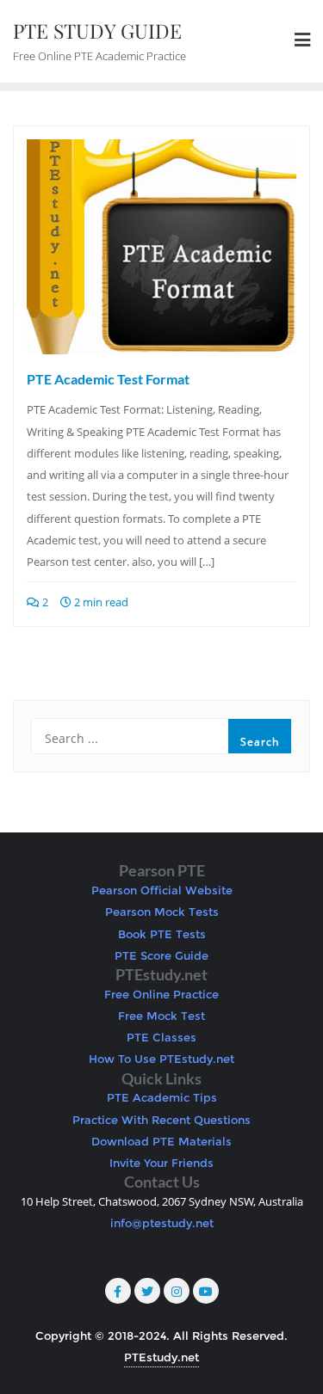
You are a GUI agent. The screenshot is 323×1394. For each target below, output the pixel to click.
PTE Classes (161, 1037)
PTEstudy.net (161, 1357)
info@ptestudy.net (162, 1223)
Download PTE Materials (161, 1141)
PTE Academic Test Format (108, 379)
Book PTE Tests (162, 934)
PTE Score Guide (161, 955)
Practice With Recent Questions (161, 1120)
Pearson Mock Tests (162, 911)
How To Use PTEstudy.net (161, 1058)
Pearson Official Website (162, 890)
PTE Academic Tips (162, 1097)
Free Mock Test (161, 1015)
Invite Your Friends (161, 1163)
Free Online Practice (161, 994)
